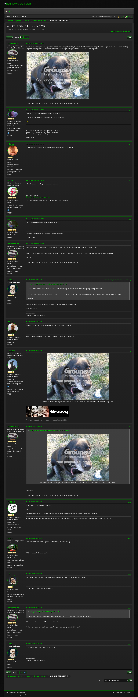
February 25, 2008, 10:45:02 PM (35, 243)
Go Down (9, 37)
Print (130, 37)
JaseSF (10, 538)
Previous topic (116, 31)
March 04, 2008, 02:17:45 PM (34, 538)
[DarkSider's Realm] (8, 210)
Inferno (10, 144)
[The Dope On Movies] (8, 386)
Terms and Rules (120, 692)
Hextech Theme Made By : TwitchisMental (18, 695)
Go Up (8, 672)
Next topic (127, 31)
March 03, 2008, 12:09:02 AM (34, 426)
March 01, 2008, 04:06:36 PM (34, 321)
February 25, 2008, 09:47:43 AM (35, 219)
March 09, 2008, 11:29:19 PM (34, 643)
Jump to (100, 680)
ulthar (10, 110)
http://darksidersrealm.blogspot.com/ (38, 197)
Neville (10, 322)
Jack (9, 219)
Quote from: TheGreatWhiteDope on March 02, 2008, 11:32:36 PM (49, 430)
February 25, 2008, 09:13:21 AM (35, 180)
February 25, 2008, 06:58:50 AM (35, 144)
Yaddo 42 (11, 502)
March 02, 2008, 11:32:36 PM (34, 351)
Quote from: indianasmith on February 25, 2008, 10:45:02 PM (48, 284)
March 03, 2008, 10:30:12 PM (34, 502)
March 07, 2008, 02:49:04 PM (34, 574)
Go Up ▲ (129, 692)
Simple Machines (21, 692)
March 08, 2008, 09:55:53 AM (34, 607)
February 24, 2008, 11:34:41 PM (35, 43)
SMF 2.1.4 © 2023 (11, 692)
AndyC (10, 280)
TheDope (11, 351)
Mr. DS (10, 180)
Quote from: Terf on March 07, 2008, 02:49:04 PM (44, 612)
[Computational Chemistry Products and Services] (8, 133)
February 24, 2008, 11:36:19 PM (35, 110)
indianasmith (13, 43)
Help (113, 692)
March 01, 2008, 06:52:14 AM (34, 280)
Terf (9, 574)
